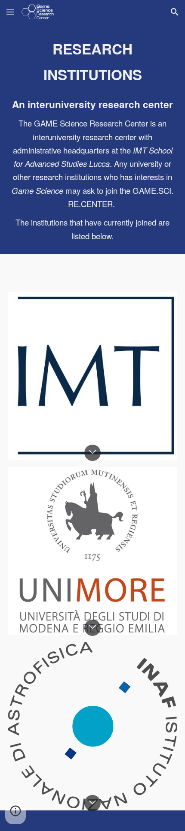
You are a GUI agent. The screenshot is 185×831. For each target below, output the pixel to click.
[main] (92, 62)
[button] (10, 12)
